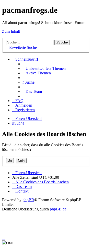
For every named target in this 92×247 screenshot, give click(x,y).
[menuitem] (44, 68)
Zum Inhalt (11, 31)
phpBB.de (58, 209)
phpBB (28, 200)
